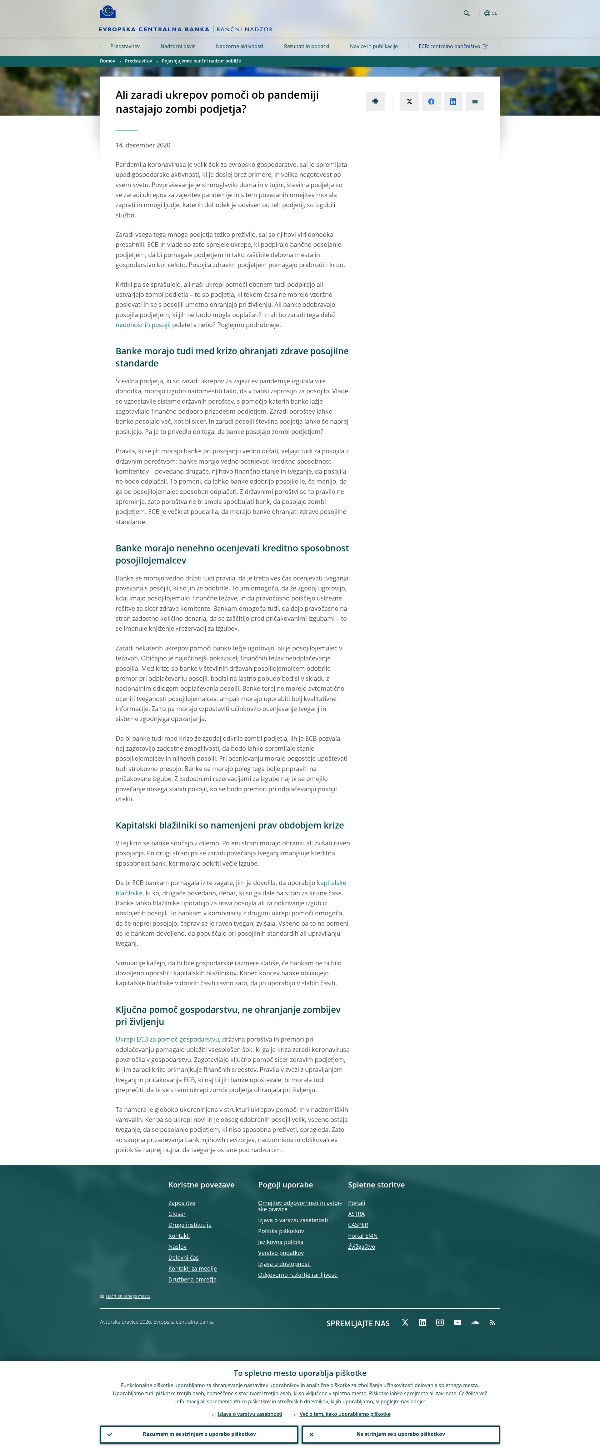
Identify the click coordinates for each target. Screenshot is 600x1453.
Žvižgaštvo (361, 1247)
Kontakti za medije (192, 1269)
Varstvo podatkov (281, 1253)
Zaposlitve (181, 1203)
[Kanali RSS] (492, 1322)
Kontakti (179, 1236)
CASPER (358, 1225)
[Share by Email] (475, 101)
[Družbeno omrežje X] (405, 1322)
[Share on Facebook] (431, 101)
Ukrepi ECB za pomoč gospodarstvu (167, 1040)
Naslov (177, 1247)
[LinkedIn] (422, 1322)
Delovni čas (183, 1258)
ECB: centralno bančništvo (449, 46)
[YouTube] (457, 1322)
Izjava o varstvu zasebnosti (293, 1220)
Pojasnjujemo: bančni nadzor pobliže (201, 61)
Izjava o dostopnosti (284, 1264)
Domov (107, 61)
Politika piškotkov (281, 1231)
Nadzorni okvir (178, 46)
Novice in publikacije (374, 46)
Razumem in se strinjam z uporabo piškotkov (199, 1434)
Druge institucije (190, 1225)
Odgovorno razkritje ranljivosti (298, 1275)
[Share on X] (409, 101)
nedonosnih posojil (143, 325)
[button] (478, 13)
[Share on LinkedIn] (453, 101)
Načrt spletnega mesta (128, 1296)
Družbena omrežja (192, 1280)
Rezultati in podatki (306, 46)
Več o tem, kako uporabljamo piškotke (345, 1414)
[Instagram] (440, 1322)
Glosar (177, 1214)
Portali (356, 1203)
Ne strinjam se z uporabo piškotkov (401, 1434)
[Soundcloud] (475, 1322)
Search (467, 13)
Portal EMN (363, 1236)
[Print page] (375, 101)
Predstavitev (125, 46)
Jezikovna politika (280, 1242)
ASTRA (356, 1214)
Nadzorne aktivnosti (239, 46)
